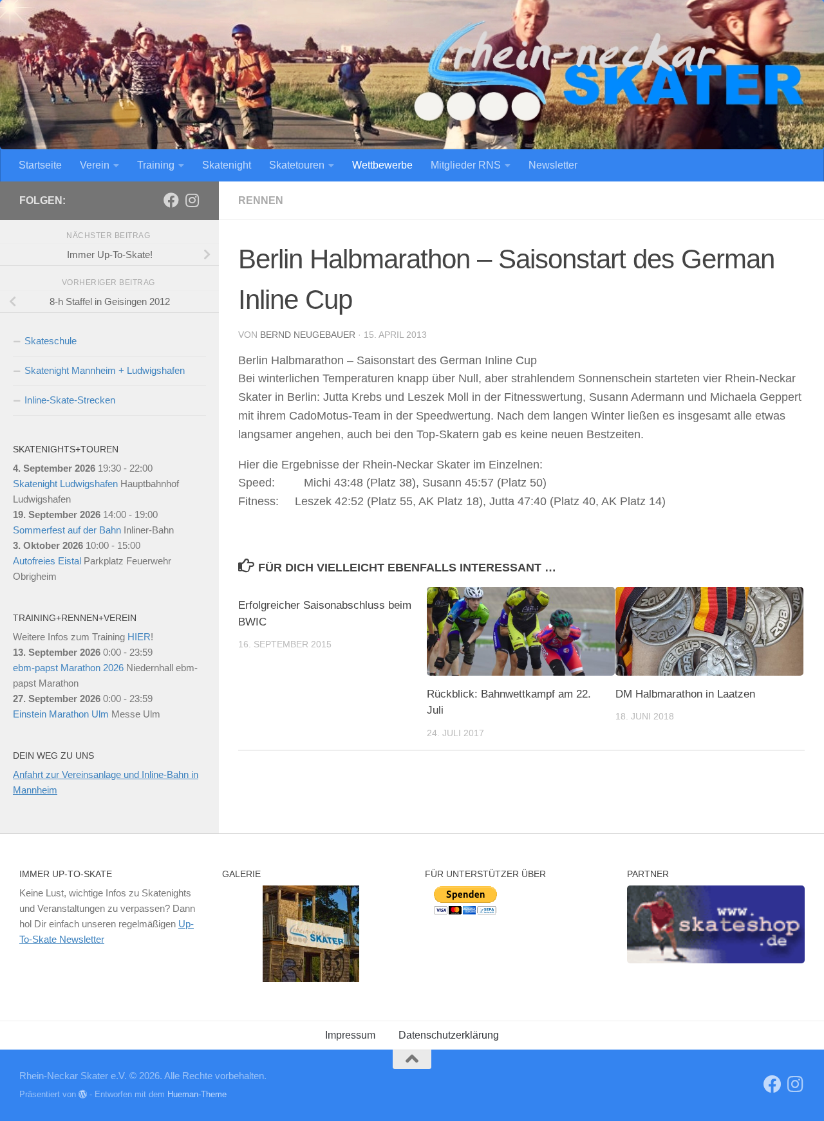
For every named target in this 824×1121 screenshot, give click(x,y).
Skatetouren (296, 165)
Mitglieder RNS (466, 165)
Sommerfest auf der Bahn (67, 529)
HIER (139, 636)
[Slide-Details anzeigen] (716, 924)
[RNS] (171, 200)
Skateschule (50, 340)
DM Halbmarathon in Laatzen (685, 694)
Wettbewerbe (382, 165)
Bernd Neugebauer (307, 334)
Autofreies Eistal (47, 560)
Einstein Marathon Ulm (61, 714)
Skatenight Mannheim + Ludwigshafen (104, 370)
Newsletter (553, 165)
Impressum (350, 1035)
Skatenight (226, 165)
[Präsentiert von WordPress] (83, 1094)
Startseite (40, 165)
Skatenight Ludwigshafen (65, 483)
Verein (94, 165)
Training (155, 165)
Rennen (260, 200)
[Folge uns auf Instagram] (192, 200)
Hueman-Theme (197, 1094)
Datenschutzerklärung (448, 1035)
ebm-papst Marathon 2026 (68, 667)
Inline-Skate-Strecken (69, 399)
